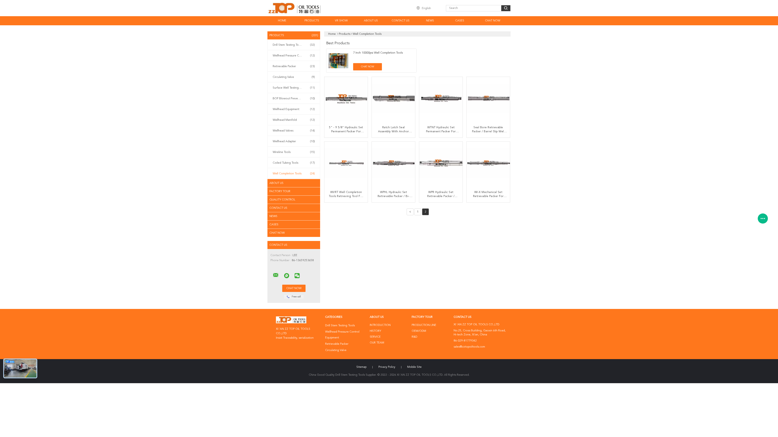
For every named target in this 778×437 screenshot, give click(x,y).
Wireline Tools (294, 152)
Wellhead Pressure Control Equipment (295, 55)
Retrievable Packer (294, 66)
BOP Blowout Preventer (294, 98)
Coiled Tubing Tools (294, 162)
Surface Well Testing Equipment (294, 87)
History (375, 331)
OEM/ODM (419, 331)
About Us (371, 20)
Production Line (424, 325)
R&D (414, 336)
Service (375, 336)
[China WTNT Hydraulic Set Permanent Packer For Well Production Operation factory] (441, 99)
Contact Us (400, 20)
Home (282, 20)
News (430, 20)
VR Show (341, 20)
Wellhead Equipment (294, 109)
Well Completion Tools (294, 173)
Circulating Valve (294, 77)
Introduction (380, 325)
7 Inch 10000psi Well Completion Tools (378, 52)
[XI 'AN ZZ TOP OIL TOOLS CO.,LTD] (276, 275)
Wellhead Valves (294, 130)
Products (312, 20)
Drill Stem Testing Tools (294, 44)
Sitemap (361, 367)
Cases (459, 20)
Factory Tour (279, 191)
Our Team (377, 342)
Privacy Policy (386, 367)
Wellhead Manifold (294, 120)
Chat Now (492, 20)
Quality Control (282, 199)
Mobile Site (414, 367)
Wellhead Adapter (294, 141)
